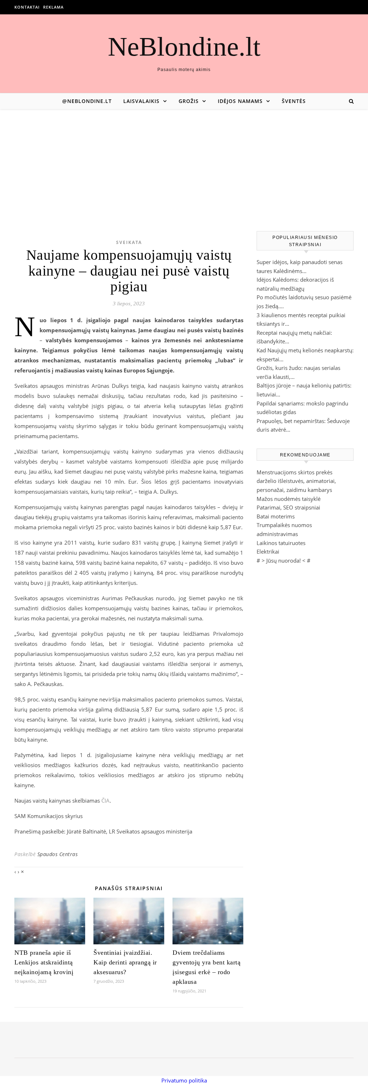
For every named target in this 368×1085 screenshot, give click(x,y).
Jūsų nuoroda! (283, 560)
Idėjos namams (240, 101)
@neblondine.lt (87, 101)
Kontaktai (27, 7)
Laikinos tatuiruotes (281, 542)
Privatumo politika (184, 1080)
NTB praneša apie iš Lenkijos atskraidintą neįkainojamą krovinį (43, 962)
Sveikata (129, 242)
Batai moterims (276, 516)
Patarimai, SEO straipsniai (288, 507)
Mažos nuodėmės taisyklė (289, 498)
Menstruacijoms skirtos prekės (294, 472)
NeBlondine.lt (184, 46)
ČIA (105, 800)
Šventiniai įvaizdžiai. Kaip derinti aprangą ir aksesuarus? (125, 962)
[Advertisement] (184, 163)
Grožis (189, 101)
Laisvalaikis (141, 101)
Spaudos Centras (57, 854)
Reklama (53, 7)
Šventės (294, 101)
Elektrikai (268, 551)
